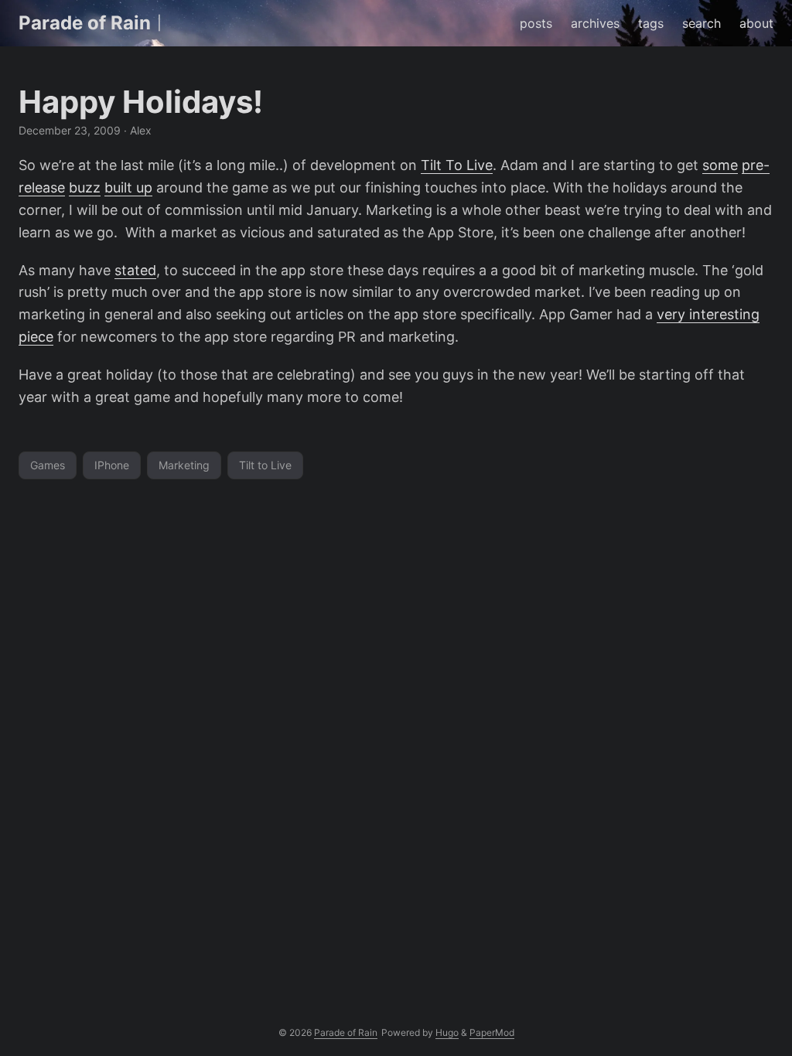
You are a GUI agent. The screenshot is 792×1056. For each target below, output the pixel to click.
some (720, 165)
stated (135, 270)
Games (47, 465)
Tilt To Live (457, 165)
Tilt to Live (265, 465)
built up (128, 187)
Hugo (447, 1032)
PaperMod (491, 1032)
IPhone (111, 465)
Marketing (184, 465)
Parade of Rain (85, 23)
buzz (85, 187)
